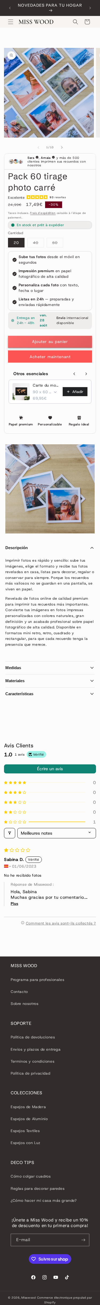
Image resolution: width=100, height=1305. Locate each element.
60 (57, 243)
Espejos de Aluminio (29, 1118)
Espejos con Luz (26, 1142)
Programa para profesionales (37, 979)
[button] (11, 22)
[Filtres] (9, 833)
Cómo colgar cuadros (31, 1176)
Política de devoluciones (33, 1037)
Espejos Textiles (25, 1130)
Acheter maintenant (50, 356)
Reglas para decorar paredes (38, 1188)
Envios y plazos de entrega (36, 1049)
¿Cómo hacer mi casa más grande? (44, 1200)
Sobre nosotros (24, 1003)
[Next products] (86, 374)
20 (16, 242)
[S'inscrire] (83, 1240)
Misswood (28, 1297)
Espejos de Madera (28, 1106)
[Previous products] (74, 374)
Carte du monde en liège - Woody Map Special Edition (46, 385)
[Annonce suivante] (90, 8)
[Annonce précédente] (10, 8)
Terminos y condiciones (32, 1061)
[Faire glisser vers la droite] (62, 147)
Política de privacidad (30, 1073)
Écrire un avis (50, 769)
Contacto (19, 991)
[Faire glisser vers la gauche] (38, 147)
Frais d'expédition (43, 213)
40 (38, 243)
